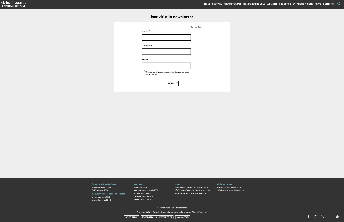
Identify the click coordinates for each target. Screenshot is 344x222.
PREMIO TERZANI (232, 4)
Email (146, 60)
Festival (217, 4)
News (318, 4)
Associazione (305, 4)
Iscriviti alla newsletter (157, 217)
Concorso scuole (254, 4)
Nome (146, 32)
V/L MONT (272, 4)
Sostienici (131, 217)
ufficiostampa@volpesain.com (231, 190)
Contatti (328, 4)
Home (207, 4)
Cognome (148, 46)
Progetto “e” (287, 4)
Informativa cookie (165, 208)
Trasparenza (181, 208)
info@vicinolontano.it (143, 196)
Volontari (183, 217)
